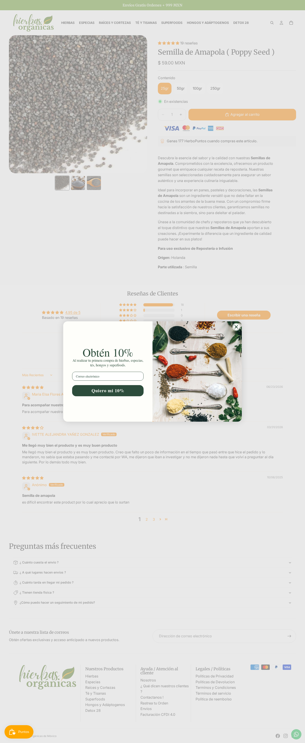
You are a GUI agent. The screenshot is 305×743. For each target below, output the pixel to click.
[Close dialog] (236, 327)
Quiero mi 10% (108, 390)
